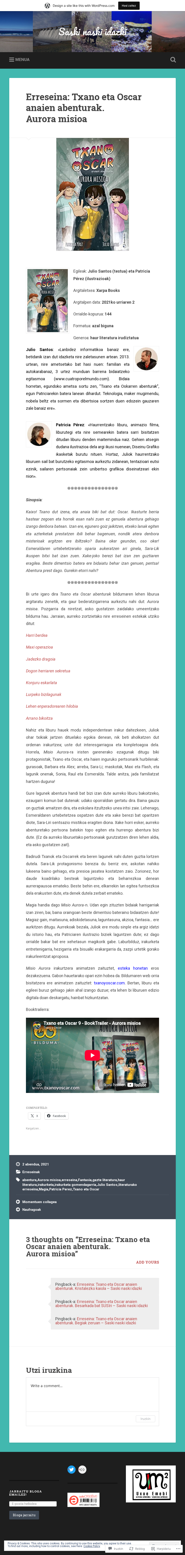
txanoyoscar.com (109, 983)
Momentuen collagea (39, 1202)
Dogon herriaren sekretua (48, 671)
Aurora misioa (49, 1180)
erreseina (69, 1180)
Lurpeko (33, 694)
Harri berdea (37, 635)
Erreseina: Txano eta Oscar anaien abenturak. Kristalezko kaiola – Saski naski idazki (98, 1286)
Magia (43, 1189)
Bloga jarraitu (24, 1515)
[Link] (82, 1469)
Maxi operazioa (39, 647)
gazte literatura (104, 1180)
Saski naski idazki (93, 31)
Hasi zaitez (129, 5)
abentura (29, 1180)
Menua (22, 59)
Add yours (147, 1262)
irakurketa (46, 1185)
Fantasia (85, 1180)
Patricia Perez (60, 1189)
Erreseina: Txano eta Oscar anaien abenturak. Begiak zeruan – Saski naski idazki (96, 1320)
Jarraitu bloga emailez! (25, 1493)
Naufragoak (31, 1210)
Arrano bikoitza (39, 718)
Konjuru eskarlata (41, 682)
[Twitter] (71, 1469)
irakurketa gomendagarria (75, 1185)
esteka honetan (133, 968)
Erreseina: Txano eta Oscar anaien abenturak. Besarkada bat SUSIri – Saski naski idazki (101, 1303)
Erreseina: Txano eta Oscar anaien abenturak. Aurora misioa (84, 108)
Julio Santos (107, 1185)
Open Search (172, 60)
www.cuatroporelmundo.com (81, 378)
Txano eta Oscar (86, 1189)
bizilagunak (51, 694)
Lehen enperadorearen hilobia (52, 706)
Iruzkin (145, 1419)
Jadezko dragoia (41, 659)
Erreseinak (31, 1172)
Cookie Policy (91, 1546)
